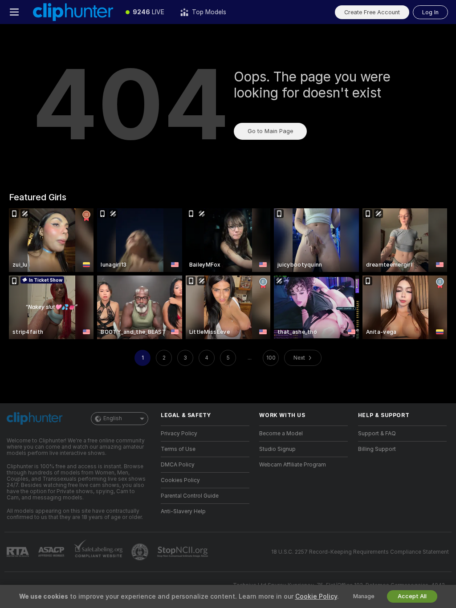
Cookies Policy (180, 480)
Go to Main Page (270, 131)
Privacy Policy (179, 433)
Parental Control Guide (190, 496)
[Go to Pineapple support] (140, 551)
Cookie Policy (316, 596)
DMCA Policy (178, 465)
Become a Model (281, 433)
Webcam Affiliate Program (292, 465)
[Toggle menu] (14, 12)
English (112, 418)
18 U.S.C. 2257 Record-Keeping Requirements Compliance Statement (360, 552)
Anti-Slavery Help (183, 511)
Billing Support (377, 449)
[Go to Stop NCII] (183, 552)
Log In (430, 12)
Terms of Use (178, 449)
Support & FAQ (377, 433)
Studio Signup (277, 449)
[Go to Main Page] (73, 12)
